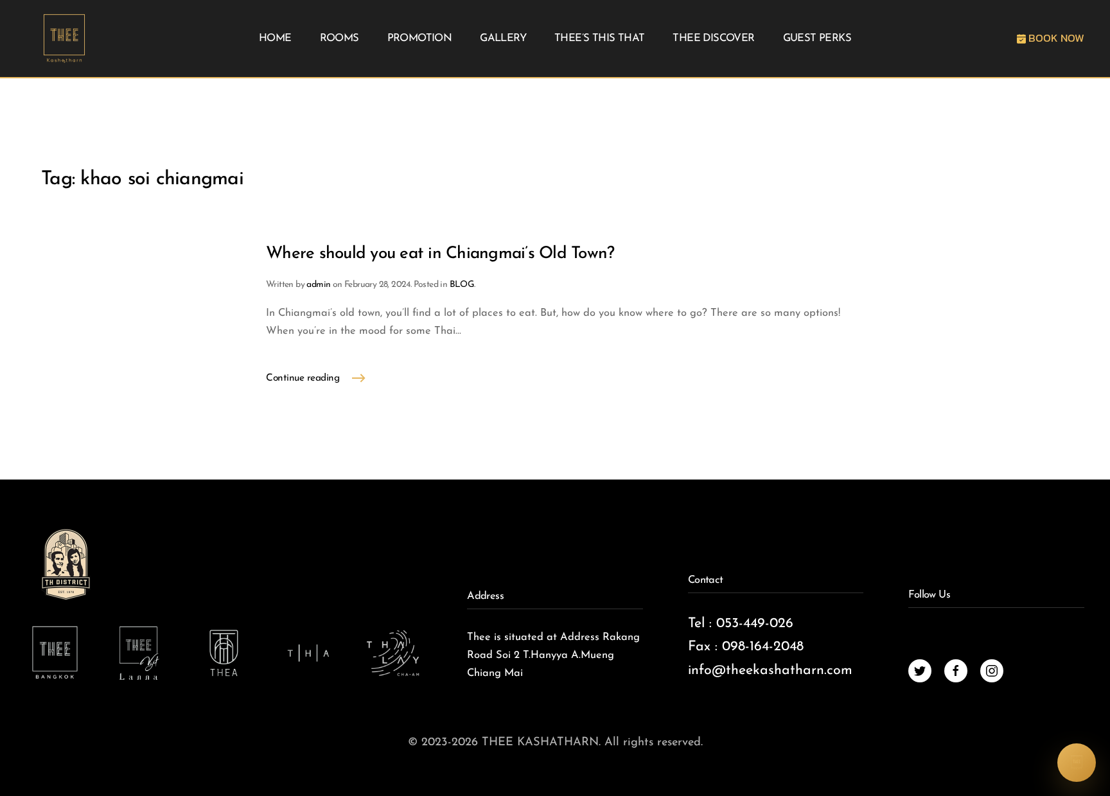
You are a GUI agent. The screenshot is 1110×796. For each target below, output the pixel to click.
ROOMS (339, 38)
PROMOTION (419, 38)
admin (318, 285)
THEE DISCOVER (713, 38)
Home (275, 38)
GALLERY (503, 38)
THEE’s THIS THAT (599, 38)
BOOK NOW (1055, 38)
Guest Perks (817, 38)
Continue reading (302, 378)
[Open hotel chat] (1076, 762)
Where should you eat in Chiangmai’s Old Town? (440, 254)
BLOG (462, 285)
